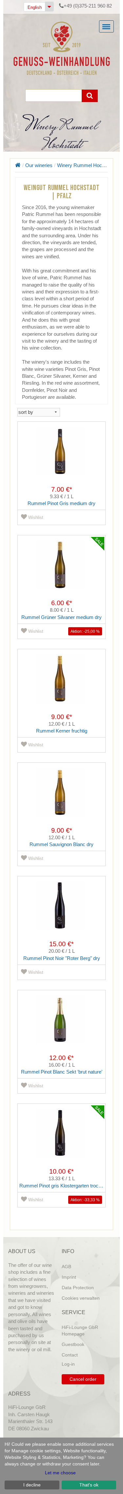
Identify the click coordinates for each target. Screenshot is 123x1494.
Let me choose (60, 1472)
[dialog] (61, 1466)
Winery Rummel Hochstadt (86, 165)
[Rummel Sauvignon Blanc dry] (61, 797)
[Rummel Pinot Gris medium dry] (61, 456)
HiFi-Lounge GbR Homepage (80, 1330)
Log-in (68, 1364)
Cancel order (83, 1379)
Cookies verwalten (81, 1298)
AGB (66, 1266)
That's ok (88, 1484)
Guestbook (73, 1344)
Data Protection (78, 1287)
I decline (32, 1484)
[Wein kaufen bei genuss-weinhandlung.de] (61, 48)
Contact (70, 1354)
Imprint (69, 1277)
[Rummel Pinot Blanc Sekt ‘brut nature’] (61, 1024)
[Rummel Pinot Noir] (61, 910)
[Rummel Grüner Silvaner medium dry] (61, 569)
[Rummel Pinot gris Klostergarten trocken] (61, 1138)
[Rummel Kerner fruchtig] (61, 683)
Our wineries (38, 165)
